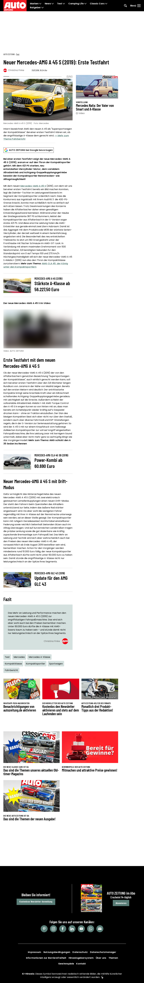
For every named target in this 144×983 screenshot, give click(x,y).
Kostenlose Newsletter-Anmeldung (35, 901)
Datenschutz (80, 952)
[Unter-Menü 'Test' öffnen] (64, 3)
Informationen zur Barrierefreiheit (46, 958)
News (48, 4)
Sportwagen (56, 663)
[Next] (68, 100)
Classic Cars (97, 4)
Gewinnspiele (66, 963)
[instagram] (53, 928)
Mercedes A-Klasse (39, 657)
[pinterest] (44, 928)
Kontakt (81, 963)
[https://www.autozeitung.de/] (15, 5)
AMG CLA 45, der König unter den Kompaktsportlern (35, 265)
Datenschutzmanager (103, 952)
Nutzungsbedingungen (56, 952)
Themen (113, 958)
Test (59, 4)
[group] (38, 110)
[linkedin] (72, 928)
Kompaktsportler (35, 663)
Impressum (34, 952)
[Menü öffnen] (139, 5)
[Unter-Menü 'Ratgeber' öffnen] (42, 7)
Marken (34, 4)
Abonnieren (121, 903)
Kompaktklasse (13, 663)
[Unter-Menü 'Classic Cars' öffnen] (106, 3)
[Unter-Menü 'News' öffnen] (52, 3)
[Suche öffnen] (125, 5)
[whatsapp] (90, 928)
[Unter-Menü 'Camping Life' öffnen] (85, 3)
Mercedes (19, 657)
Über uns (101, 958)
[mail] (99, 928)
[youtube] (81, 928)
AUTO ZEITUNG (9, 54)
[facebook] (62, 928)
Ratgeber (35, 7)
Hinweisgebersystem (81, 958)
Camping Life (76, 4)
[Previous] (7, 100)
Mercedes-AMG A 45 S (33, 186)
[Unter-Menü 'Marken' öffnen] (40, 3)
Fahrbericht (11, 670)
